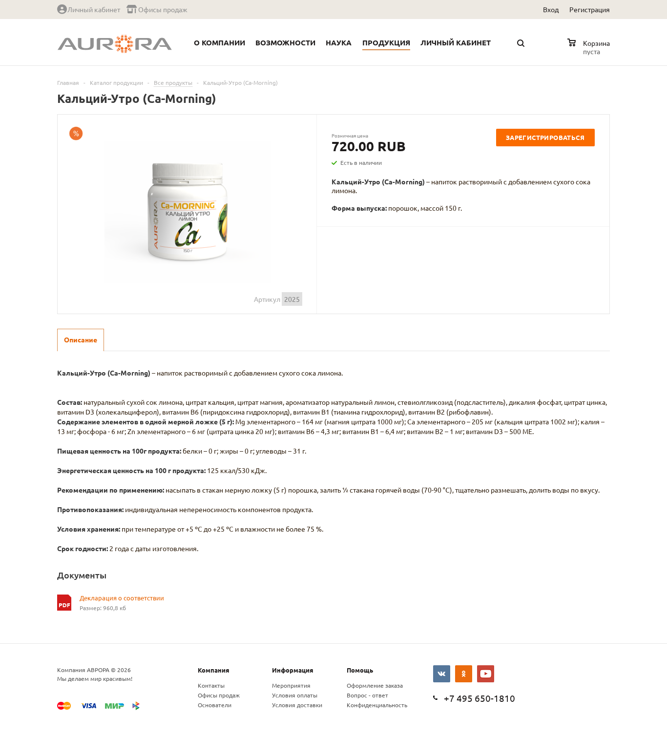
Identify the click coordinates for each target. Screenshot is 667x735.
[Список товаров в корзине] (590, 50)
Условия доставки (297, 705)
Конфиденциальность (377, 705)
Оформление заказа (375, 685)
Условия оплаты (294, 695)
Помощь (360, 670)
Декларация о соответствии (122, 598)
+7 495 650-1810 (479, 698)
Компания (213, 670)
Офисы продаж (219, 695)
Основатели (214, 705)
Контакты (211, 685)
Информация (292, 670)
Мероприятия (291, 685)
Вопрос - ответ (367, 695)
